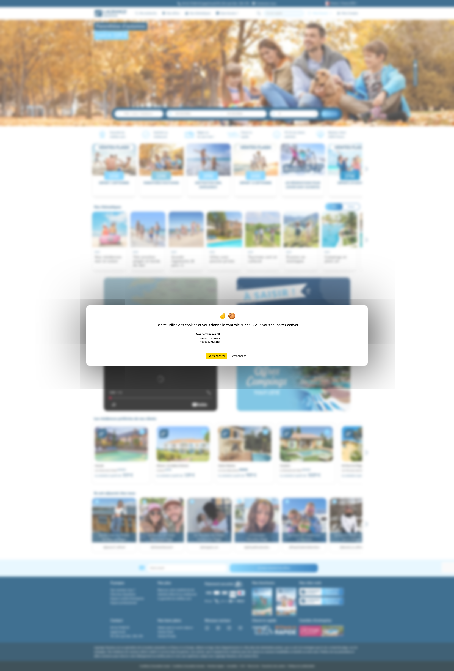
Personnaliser (239, 356)
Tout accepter (216, 356)
